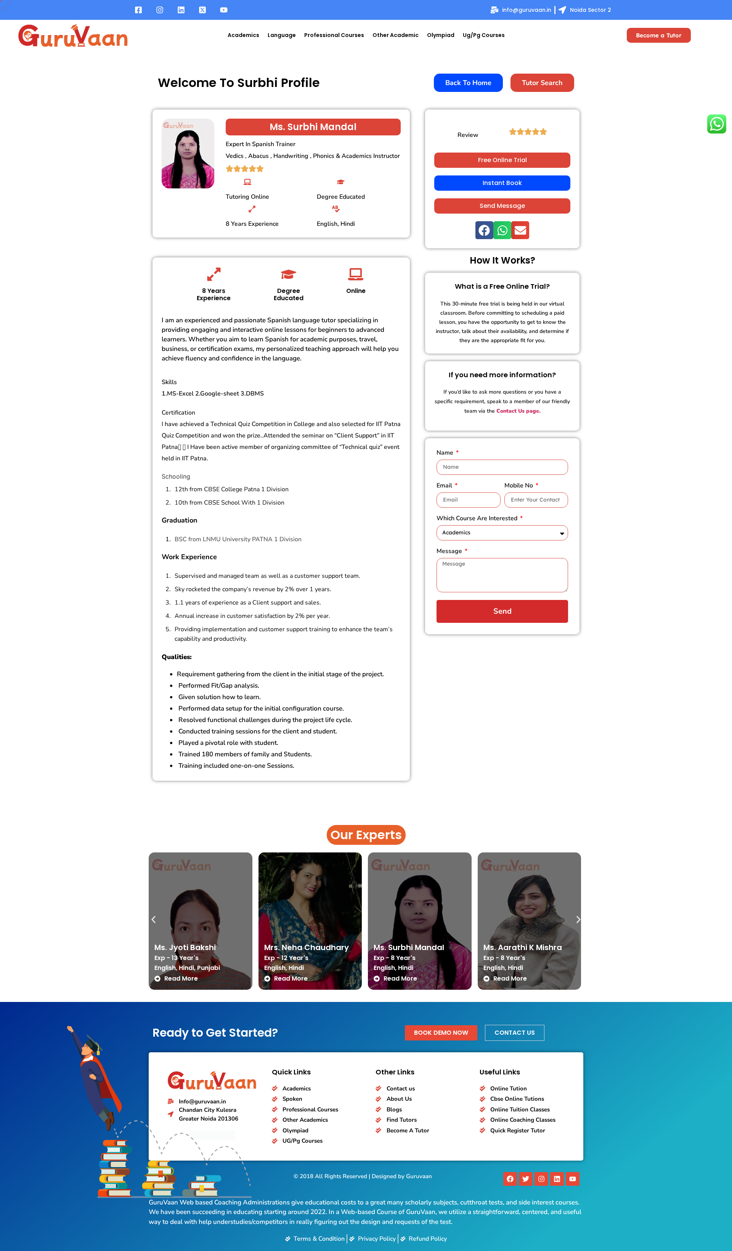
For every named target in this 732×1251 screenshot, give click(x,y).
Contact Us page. (518, 411)
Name (446, 453)
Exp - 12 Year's (286, 958)
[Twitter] (526, 1179)
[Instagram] (541, 1179)
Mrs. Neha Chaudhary (306, 947)
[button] (484, 230)
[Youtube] (573, 1179)
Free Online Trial (502, 160)
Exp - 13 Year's (176, 958)
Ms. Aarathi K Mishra (522, 947)
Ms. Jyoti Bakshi (185, 947)
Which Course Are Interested (478, 519)
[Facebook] (510, 1179)
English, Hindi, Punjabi (187, 967)
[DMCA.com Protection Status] (212, 1137)
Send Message (502, 205)
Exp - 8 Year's (395, 958)
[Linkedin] (557, 1179)
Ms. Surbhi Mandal (409, 947)
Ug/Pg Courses (484, 35)
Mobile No (519, 486)
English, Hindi (284, 967)
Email (445, 486)
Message (450, 551)
